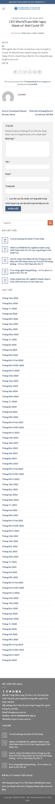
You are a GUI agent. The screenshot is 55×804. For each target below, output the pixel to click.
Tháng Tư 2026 (9, 308)
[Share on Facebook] (20, 72)
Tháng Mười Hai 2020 (12, 582)
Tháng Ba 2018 (9, 660)
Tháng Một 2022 (10, 515)
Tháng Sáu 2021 (9, 551)
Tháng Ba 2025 (9, 344)
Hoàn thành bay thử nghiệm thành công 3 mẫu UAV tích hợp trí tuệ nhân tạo (30, 280)
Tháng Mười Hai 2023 (12, 422)
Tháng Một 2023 (10, 463)
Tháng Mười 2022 (10, 479)
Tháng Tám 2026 (10, 298)
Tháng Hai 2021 (9, 572)
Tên (7, 162)
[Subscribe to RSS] (20, 691)
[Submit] (50, 222)
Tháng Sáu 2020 (9, 613)
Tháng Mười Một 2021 (13, 525)
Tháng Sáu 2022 (9, 494)
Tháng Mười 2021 (10, 530)
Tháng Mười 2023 (10, 432)
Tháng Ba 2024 (9, 406)
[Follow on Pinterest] (17, 691)
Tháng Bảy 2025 (10, 329)
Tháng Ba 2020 (9, 629)
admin (41, 33)
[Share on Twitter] (25, 72)
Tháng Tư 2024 (9, 401)
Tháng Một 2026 (10, 319)
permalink (33, 84)
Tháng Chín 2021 (10, 536)
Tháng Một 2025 (10, 355)
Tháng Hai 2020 (9, 634)
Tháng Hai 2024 (9, 412)
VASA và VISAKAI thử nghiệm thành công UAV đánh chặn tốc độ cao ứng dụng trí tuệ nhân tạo (30, 250)
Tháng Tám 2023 (10, 443)
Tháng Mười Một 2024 (13, 365)
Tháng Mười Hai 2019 (12, 644)
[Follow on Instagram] (7, 691)
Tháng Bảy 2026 (10, 303)
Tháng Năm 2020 (10, 618)
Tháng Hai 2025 (9, 349)
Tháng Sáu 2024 (9, 391)
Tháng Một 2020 (10, 639)
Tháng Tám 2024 (10, 381)
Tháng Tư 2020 (9, 624)
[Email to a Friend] (30, 72)
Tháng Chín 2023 (10, 437)
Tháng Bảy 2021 (10, 546)
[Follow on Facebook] (4, 691)
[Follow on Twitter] (10, 691)
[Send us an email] (13, 691)
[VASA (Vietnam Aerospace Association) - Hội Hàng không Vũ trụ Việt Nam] (27, 9)
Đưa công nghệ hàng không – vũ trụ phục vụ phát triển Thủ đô (31, 271)
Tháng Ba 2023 (9, 458)
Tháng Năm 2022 (10, 500)
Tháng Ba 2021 (9, 567)
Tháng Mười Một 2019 (13, 649)
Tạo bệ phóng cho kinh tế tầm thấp (27, 238)
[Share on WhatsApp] (15, 72)
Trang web (10, 186)
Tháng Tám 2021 (10, 541)
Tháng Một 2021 (10, 577)
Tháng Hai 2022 (9, 510)
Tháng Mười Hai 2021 (12, 520)
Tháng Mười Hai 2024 (12, 360)
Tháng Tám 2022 (10, 484)
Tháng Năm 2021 (10, 556)
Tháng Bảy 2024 (10, 386)
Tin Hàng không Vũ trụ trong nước (27, 18)
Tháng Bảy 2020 (10, 608)
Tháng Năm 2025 (10, 334)
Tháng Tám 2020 (10, 603)
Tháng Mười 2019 (10, 655)
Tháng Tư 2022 (9, 505)
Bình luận (10, 138)
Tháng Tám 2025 (10, 324)
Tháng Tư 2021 (9, 562)
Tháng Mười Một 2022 (13, 474)
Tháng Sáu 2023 (9, 453)
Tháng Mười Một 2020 (13, 587)
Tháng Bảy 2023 (10, 448)
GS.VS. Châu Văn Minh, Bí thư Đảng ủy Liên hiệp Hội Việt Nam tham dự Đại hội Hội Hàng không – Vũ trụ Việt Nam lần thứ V (31, 261)
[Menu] (3, 8)
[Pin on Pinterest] (35, 72)
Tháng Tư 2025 (9, 339)
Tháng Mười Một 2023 (13, 427)
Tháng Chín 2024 (10, 375)
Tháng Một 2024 (10, 417)
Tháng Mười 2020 (10, 593)
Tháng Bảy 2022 (10, 489)
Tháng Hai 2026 (9, 313)
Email (8, 174)
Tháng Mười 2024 (10, 370)
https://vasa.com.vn (21, 719)
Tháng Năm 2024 (10, 396)
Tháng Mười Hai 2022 (12, 468)
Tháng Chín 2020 (10, 598)
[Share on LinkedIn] (39, 72)
